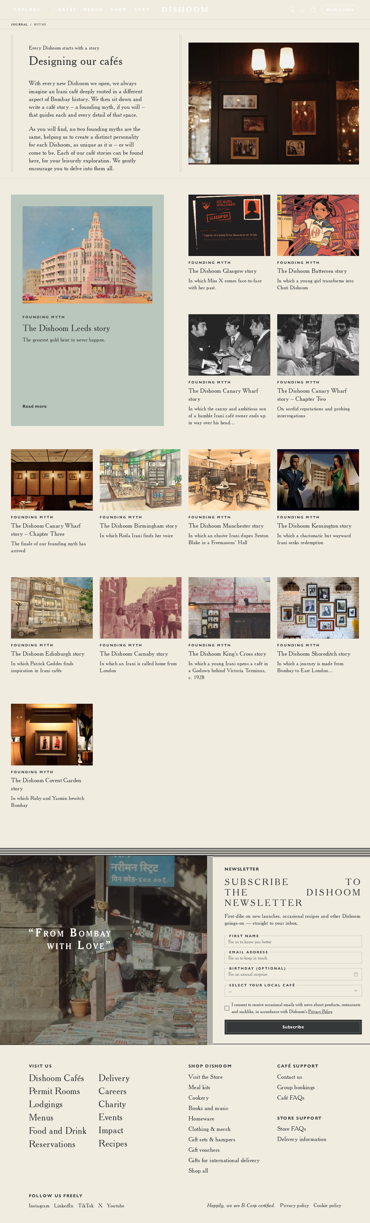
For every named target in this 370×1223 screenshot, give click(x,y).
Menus (93, 9)
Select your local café (262, 985)
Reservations (52, 1144)
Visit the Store (205, 1076)
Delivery (114, 1078)
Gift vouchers (204, 1149)
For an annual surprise (247, 974)
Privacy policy (294, 1205)
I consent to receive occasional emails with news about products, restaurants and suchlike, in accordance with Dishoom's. (296, 1008)
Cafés (67, 9)
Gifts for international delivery (224, 1160)
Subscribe (293, 1027)
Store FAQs (291, 1128)
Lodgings (46, 1103)
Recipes (113, 1143)
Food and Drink (58, 1130)
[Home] (185, 9)
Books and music (208, 1108)
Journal (19, 24)
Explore (27, 9)
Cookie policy (327, 1205)
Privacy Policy (320, 1011)
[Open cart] (313, 9)
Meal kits (199, 1087)
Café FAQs (291, 1097)
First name (244, 936)
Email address (249, 952)
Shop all (198, 1170)
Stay (142, 9)
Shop (119, 9)
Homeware (201, 1118)
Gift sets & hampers (211, 1139)
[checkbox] (227, 1008)
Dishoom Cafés (56, 1078)
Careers (113, 1091)
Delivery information (301, 1138)
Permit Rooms (54, 1091)
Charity (112, 1104)
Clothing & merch (209, 1128)
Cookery (198, 1097)
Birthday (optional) (257, 968)
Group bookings (296, 1087)
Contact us (289, 1076)
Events (111, 1117)
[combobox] (293, 991)
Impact (111, 1130)
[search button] (291, 9)
